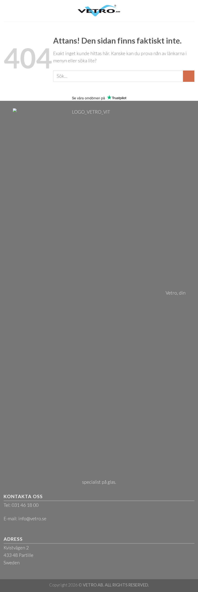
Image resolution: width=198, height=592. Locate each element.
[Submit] (188, 76)
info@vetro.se (32, 518)
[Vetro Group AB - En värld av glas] (99, 10)
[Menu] (7, 10)
